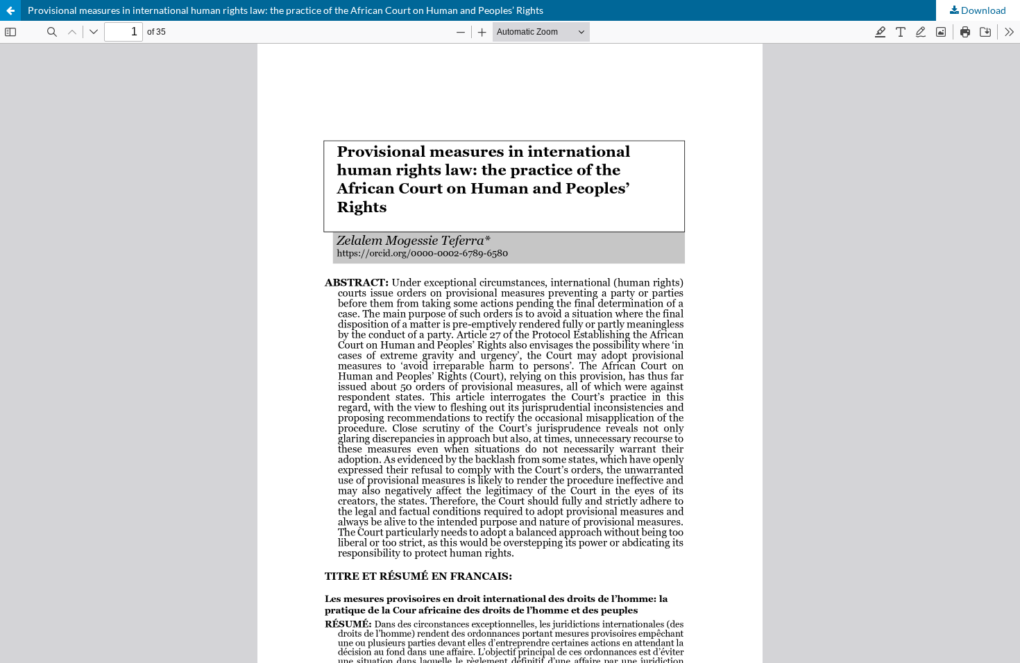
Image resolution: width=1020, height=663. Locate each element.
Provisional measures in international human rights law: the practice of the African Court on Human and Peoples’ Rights (285, 10)
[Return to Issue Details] (10, 10)
